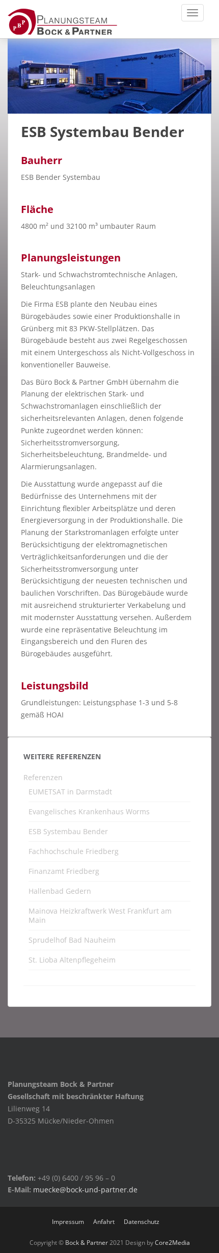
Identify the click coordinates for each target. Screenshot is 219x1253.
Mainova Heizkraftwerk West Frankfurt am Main (100, 915)
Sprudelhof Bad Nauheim (72, 940)
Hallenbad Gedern (60, 891)
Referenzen (43, 777)
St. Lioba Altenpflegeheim (72, 960)
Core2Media (172, 1242)
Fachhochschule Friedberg (74, 851)
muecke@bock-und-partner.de (85, 1189)
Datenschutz (141, 1221)
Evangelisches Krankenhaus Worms (89, 811)
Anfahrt (104, 1221)
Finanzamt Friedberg (64, 871)
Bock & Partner (86, 1242)
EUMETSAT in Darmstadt (70, 791)
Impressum (68, 1221)
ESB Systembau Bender (68, 831)
